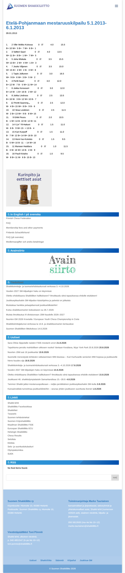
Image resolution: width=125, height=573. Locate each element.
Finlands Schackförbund (17, 232)
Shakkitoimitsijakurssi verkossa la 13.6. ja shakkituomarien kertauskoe (40, 324)
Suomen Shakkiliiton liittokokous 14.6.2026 (26, 328)
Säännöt (59, 560)
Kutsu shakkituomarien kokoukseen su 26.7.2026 (30, 310)
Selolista (12, 439)
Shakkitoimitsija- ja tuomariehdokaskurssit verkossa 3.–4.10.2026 (37, 286)
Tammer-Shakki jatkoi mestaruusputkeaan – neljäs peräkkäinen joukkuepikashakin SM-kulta (52, 384)
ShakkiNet (12, 410)
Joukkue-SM (86, 560)
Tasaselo (12, 413)
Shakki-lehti (13, 403)
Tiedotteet (16, 282)
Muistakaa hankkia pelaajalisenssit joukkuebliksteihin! (31, 305)
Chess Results (14, 435)
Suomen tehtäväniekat (18, 417)
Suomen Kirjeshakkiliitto (19, 421)
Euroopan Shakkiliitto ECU (20, 428)
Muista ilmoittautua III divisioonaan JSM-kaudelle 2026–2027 (35, 314)
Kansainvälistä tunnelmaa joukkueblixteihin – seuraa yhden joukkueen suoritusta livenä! (50, 389)
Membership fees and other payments (24, 227)
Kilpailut (72, 560)
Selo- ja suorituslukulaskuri (20, 446)
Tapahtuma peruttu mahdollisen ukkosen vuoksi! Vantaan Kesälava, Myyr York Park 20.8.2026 (53, 347)
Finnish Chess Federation (18, 218)
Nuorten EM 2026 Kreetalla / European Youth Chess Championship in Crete (42, 319)
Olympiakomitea (15, 450)
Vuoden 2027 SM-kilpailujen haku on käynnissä (29, 291)
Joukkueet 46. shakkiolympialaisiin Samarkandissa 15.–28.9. (37, 379)
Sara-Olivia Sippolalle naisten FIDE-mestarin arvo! (32, 343)
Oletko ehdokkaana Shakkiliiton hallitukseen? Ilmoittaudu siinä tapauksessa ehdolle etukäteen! (51, 295)
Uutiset (32, 560)
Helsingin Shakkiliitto (17, 432)
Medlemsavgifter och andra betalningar (25, 242)
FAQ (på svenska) (15, 237)
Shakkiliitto (46, 560)
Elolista (11, 443)
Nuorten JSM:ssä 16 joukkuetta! (23, 352)
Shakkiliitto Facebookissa (20, 406)
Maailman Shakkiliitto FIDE (20, 424)
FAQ (8, 223)
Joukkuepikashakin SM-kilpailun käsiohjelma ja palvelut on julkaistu (38, 300)
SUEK (10, 454)
